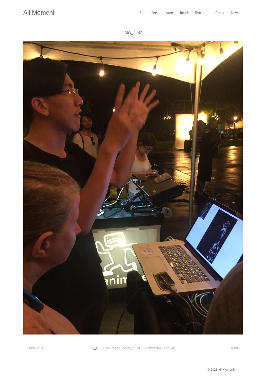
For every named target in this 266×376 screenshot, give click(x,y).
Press (219, 12)
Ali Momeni (38, 12)
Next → (237, 348)
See (154, 12)
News (235, 12)
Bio (141, 12)
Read (184, 12)
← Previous (34, 348)
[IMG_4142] (133, 188)
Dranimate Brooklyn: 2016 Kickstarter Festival (138, 348)
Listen (168, 12)
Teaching (201, 12)
